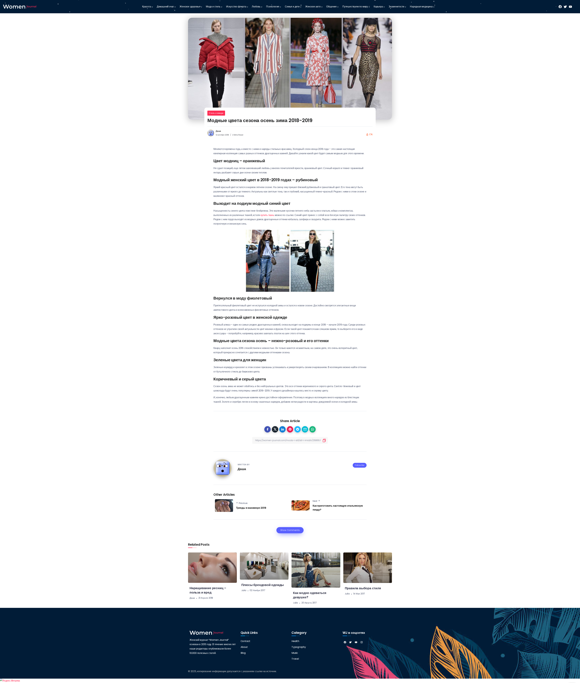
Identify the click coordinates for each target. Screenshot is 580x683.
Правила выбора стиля (363, 588)
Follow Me (359, 465)
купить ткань (267, 215)
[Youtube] (356, 642)
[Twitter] (350, 642)
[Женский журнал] (19, 6)
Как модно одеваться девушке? (309, 595)
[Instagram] (361, 642)
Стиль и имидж (216, 113)
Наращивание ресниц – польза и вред (208, 590)
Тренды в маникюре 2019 (251, 508)
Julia (243, 590)
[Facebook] (345, 642)
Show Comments (290, 530)
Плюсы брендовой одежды (262, 585)
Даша (218, 130)
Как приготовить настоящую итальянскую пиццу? (338, 507)
